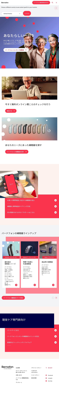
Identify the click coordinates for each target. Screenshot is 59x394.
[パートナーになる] (55, 330)
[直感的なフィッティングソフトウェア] (55, 342)
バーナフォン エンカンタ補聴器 (14, 50)
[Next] (56, 298)
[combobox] (11, 14)
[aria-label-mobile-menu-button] (56, 2)
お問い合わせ (19, 375)
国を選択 (50, 367)
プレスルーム (19, 382)
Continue (27, 13)
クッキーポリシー (35, 375)
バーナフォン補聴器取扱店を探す (41, 2)
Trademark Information (34, 371)
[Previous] (53, 298)
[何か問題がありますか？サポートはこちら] (55, 212)
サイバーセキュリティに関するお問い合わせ (21, 371)
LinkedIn (50, 378)
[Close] (56, 8)
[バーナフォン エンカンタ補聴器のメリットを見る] (55, 336)
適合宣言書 (33, 378)
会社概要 (18, 367)
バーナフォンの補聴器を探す (15, 152)
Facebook (50, 375)
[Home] (4, 2)
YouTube (50, 381)
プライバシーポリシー (36, 367)
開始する (9, 111)
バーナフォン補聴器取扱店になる (22, 378)
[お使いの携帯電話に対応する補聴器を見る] (55, 200)
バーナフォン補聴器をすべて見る (13, 298)
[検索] (52, 2)
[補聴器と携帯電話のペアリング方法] (55, 206)
